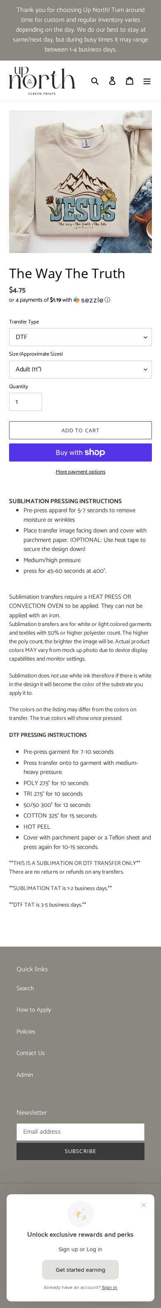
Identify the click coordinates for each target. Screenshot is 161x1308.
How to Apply (34, 1010)
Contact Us (31, 1053)
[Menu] (147, 81)
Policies (26, 1032)
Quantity (18, 387)
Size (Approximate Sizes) (36, 354)
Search (25, 988)
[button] (59, 300)
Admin (25, 1075)
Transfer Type (24, 322)
